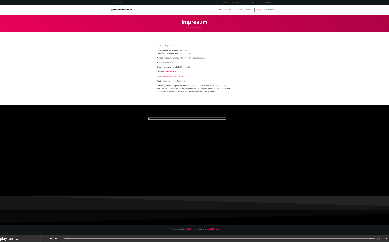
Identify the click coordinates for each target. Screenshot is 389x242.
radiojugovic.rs (170, 72)
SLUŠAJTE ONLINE (265, 10)
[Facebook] (275, 2)
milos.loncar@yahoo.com (173, 76)
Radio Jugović (191, 229)
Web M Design (213, 229)
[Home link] (121, 10)
